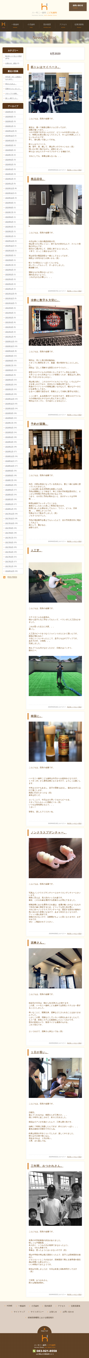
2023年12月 (9, 188)
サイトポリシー (37, 1312)
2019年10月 (9, 408)
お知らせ (53, 1312)
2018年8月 (9, 475)
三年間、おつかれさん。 (47, 1165)
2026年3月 (9, 112)
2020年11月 (9, 346)
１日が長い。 (39, 1052)
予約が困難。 (39, 423)
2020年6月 (9, 370)
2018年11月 (9, 461)
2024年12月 (9, 131)
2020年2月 (9, 389)
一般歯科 (15, 25)
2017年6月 (9, 542)
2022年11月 (9, 246)
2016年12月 (9, 571)
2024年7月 (9, 155)
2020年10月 (9, 351)
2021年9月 (9, 308)
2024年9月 (9, 145)
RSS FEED (12, 577)
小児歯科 (31, 25)
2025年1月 (9, 126)
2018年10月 (9, 466)
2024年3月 (9, 174)
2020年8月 (9, 360)
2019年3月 (9, 442)
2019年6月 (9, 427)
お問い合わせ (68, 1312)
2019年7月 (9, 423)
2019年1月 (9, 451)
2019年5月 (9, 432)
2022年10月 (9, 250)
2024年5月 (9, 164)
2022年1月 (9, 289)
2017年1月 (9, 566)
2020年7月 (9, 365)
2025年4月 (9, 121)
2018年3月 (9, 499)
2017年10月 (9, 523)
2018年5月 (9, 490)
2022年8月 (9, 260)
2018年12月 (9, 456)
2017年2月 (9, 561)
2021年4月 (9, 322)
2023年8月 (9, 207)
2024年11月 (9, 136)
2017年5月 (9, 547)
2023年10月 (9, 198)
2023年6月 (9, 217)
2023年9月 (9, 203)
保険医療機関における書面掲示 (41, 1318)
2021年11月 (9, 298)
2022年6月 (9, 270)
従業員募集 (79, 25)
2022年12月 (9, 241)
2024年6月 (9, 160)
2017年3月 (9, 557)
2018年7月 (9, 480)
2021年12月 (9, 294)
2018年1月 (9, 509)
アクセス (63, 25)
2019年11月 (9, 404)
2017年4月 (9, 552)
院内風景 (47, 25)
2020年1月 (9, 394)
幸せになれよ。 (11, 84)
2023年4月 (9, 227)
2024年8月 (9, 150)
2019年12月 (9, 399)
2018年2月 (9, 504)
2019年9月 (9, 413)
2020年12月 (9, 341)
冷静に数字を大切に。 (45, 300)
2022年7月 (9, 265)
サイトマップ (19, 1312)
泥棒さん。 (38, 942)
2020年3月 (9, 384)
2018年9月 (9, 471)
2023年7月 (9, 212)
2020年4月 (9, 380)
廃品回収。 (38, 179)
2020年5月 (9, 375)
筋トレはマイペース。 (46, 66)
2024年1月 (9, 183)
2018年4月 (9, 494)
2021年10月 (9, 303)
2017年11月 (9, 518)
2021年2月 (9, 332)
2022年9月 (9, 255)
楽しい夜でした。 (11, 98)
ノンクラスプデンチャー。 (49, 832)
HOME (9, 1306)
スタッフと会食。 (11, 93)
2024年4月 (9, 169)
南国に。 (37, 716)
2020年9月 (9, 356)
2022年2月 (9, 284)
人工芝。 (36, 550)
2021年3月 (9, 327)
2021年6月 (9, 313)
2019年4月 (9, 437)
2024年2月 (9, 179)
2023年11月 (9, 193)
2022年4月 (9, 279)
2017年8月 (9, 533)
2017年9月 (9, 528)
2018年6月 (9, 485)
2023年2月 (9, 231)
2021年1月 (9, 337)
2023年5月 (9, 222)
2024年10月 (9, 140)
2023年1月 (9, 236)
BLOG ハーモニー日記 (74, 170)
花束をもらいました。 (13, 89)
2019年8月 (9, 418)
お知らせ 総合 (11, 63)
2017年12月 (9, 514)
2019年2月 (9, 447)
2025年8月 (9, 117)
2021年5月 (9, 317)
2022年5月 (9, 274)
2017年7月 (9, 538)
